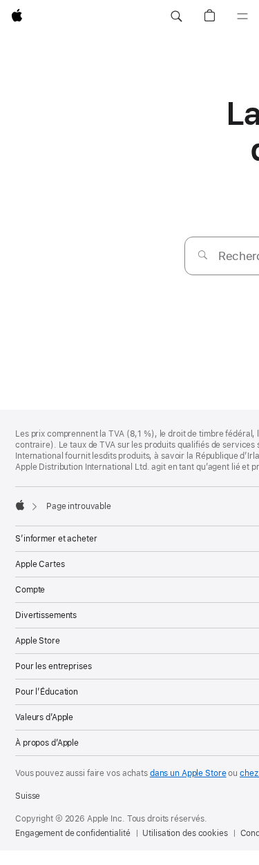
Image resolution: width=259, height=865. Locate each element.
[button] (176, 16)
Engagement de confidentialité (73, 833)
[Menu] (242, 16)
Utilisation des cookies (184, 833)
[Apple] (20, 505)
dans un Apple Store (188, 773)
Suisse (27, 796)
